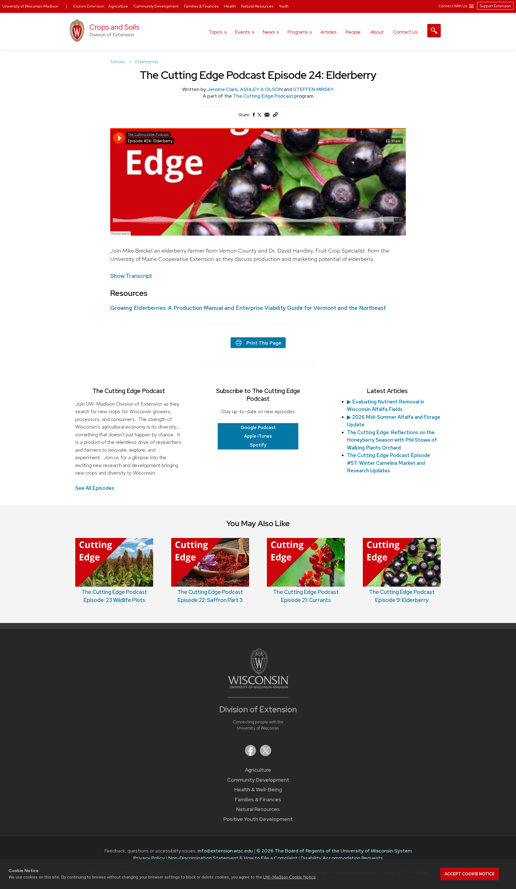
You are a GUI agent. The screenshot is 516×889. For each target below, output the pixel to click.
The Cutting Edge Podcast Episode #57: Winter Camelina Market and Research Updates (388, 463)
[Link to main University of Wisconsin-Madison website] (258, 686)
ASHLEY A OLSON (261, 89)
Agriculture (258, 770)
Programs (297, 32)
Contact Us (405, 32)
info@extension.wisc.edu (225, 851)
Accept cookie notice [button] (469, 874)
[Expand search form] (434, 30)
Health (230, 6)
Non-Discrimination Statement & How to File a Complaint (232, 858)
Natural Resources (258, 809)
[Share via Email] (267, 116)
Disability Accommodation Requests (342, 858)
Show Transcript (131, 275)
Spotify (258, 445)
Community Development (258, 780)
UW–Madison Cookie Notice (289, 877)
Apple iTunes (258, 436)
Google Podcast (258, 427)
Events (242, 32)
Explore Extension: (89, 6)
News (269, 32)
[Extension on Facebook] (251, 754)
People (353, 32)
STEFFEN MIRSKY (313, 89)
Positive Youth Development (258, 819)
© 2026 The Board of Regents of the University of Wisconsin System (334, 851)
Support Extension (495, 5)
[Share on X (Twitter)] (259, 117)
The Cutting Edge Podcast (263, 96)
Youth (284, 6)
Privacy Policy (149, 858)
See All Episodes (94, 488)
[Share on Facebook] (253, 116)
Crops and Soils (114, 27)
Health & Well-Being (258, 789)
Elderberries (147, 62)
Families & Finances (258, 799)
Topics (216, 32)
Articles (328, 32)
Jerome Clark (222, 89)
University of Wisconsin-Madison (30, 6)
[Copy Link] (275, 116)
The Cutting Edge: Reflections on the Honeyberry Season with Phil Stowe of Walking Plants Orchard (392, 440)
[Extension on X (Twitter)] (265, 754)
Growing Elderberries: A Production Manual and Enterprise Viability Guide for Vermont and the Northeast (248, 307)
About (377, 32)
